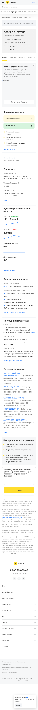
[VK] (14, 578)
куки (27, 697)
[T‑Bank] (11, 2)
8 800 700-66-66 (19, 570)
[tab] (4, 58)
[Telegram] (23, 578)
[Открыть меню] (3, 2)
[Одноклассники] (19, 578)
